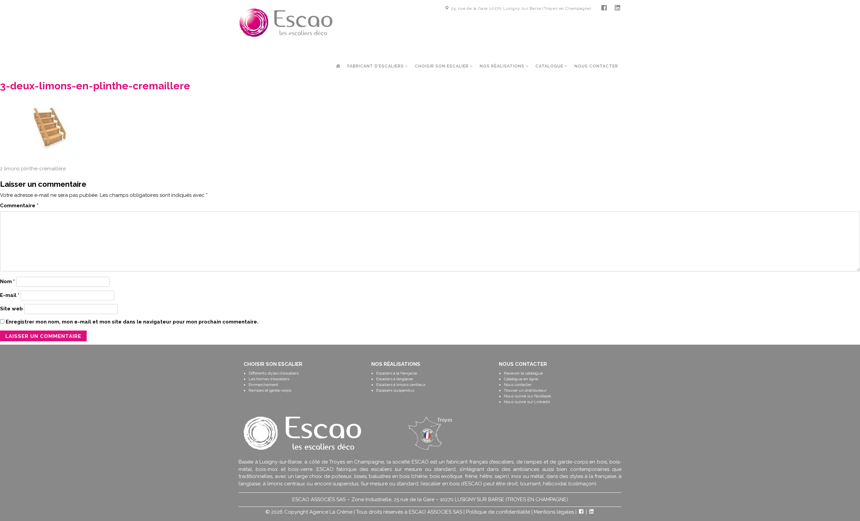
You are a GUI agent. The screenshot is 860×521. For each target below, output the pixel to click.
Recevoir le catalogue (523, 373)
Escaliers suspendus (395, 390)
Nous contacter (596, 66)
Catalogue (550, 66)
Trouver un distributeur (525, 390)
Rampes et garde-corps (270, 390)
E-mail (9, 295)
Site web (11, 309)
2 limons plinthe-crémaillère (33, 169)
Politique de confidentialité (498, 512)
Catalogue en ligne (521, 379)
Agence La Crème (330, 512)
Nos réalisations (503, 66)
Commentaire (19, 206)
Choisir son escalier (442, 66)
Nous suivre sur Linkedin (527, 401)
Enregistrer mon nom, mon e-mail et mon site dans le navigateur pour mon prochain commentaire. (132, 322)
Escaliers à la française (396, 373)
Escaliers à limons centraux (401, 384)
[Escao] (286, 22)
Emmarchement (263, 384)
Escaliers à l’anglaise (394, 379)
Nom (7, 281)
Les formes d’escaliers (269, 379)
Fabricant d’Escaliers (376, 66)
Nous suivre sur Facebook (527, 396)
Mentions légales (554, 512)
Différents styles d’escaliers (274, 373)
